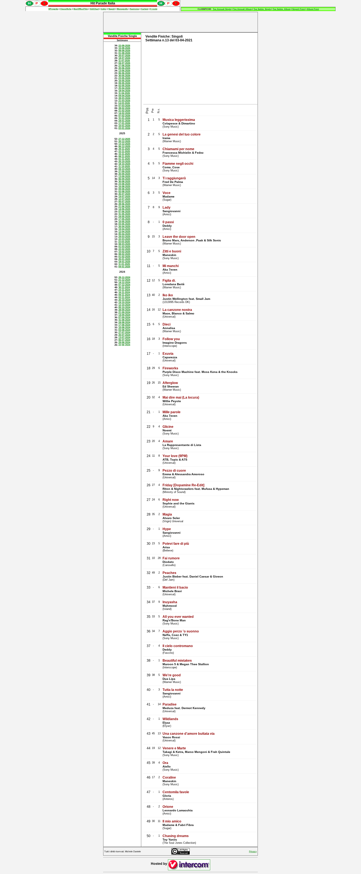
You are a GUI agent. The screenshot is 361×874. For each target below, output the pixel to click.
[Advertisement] (180, 22)
